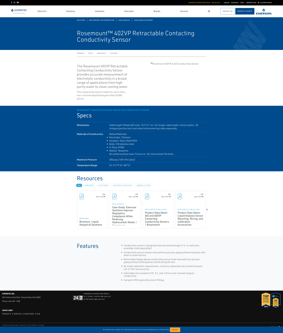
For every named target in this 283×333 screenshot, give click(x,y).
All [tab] (79, 185)
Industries (29, 314)
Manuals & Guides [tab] (143, 185)
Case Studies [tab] (103, 185)
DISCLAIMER (32, 325)
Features (114, 53)
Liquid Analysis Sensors (143, 20)
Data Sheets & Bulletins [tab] (122, 185)
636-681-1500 (14, 301)
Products (6, 314)
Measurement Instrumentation (101, 20)
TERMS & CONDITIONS (10, 325)
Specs (90, 53)
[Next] (206, 209)
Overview (80, 53)
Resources (101, 53)
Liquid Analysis (124, 20)
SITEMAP (41, 325)
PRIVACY (23, 325)
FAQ (38, 314)
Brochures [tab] (89, 185)
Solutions (81, 20)
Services (18, 314)
